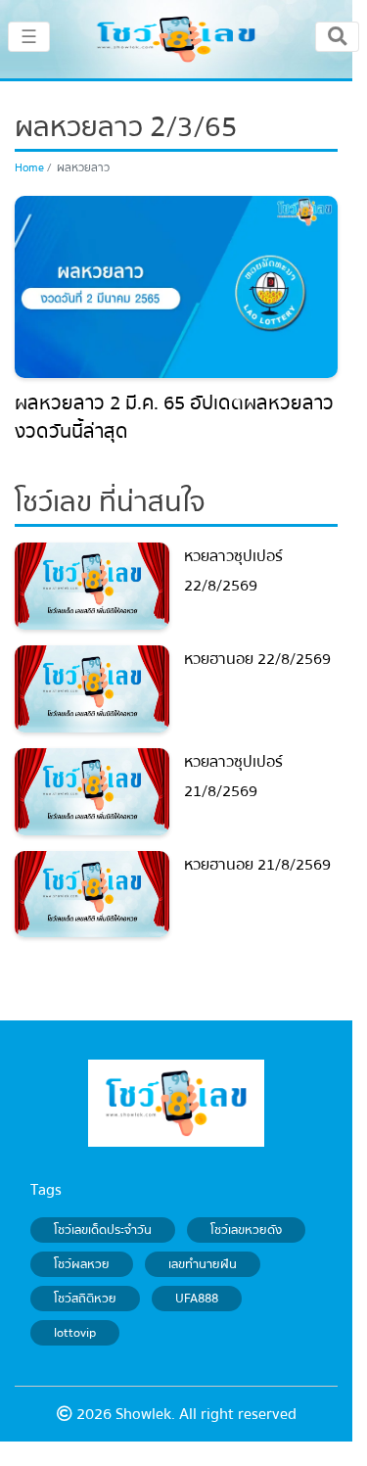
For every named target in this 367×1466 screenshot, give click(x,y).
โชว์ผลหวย (82, 1264)
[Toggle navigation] (337, 36)
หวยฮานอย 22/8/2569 (257, 659)
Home (29, 168)
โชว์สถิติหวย (85, 1298)
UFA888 (196, 1298)
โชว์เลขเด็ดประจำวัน (103, 1230)
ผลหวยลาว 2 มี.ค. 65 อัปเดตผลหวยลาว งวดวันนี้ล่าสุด (174, 418)
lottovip (75, 1333)
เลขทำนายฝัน (202, 1264)
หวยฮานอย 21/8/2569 (257, 864)
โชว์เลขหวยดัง (246, 1230)
